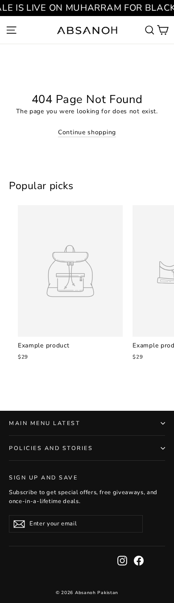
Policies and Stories (51, 448)
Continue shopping (87, 132)
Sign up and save (43, 477)
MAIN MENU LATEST (44, 423)
